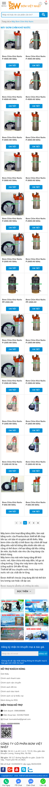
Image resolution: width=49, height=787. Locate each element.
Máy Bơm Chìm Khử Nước (22, 22)
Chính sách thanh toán (10, 678)
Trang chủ (6, 22)
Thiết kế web (23, 776)
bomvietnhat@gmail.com (20, 719)
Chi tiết (12, 66)
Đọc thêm (23, 591)
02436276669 (23, 715)
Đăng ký (43, 654)
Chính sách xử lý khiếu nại (12, 696)
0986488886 (19, 711)
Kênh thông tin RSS (9, 700)
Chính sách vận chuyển (11, 683)
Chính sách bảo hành (10, 691)
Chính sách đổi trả (8, 687)
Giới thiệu (5, 674)
